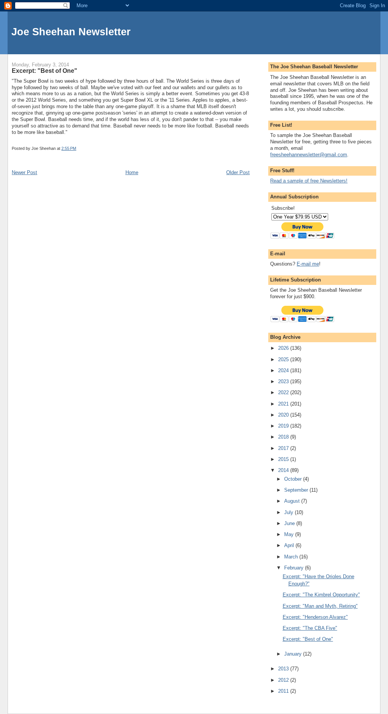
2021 (284, 404)
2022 (284, 392)
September (297, 490)
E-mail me (308, 264)
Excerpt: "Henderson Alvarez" (315, 617)
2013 (284, 669)
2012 (284, 680)
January (293, 654)
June (290, 523)
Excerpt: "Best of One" (308, 639)
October (293, 479)
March (291, 557)
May (289, 534)
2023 (284, 381)
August (292, 501)
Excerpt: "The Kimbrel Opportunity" (321, 595)
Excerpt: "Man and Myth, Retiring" (320, 606)
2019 (284, 426)
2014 (284, 470)
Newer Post (24, 172)
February (294, 568)
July (289, 512)
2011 (284, 691)
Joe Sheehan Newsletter (71, 32)
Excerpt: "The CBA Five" (310, 628)
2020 (284, 415)
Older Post (238, 172)
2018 (284, 437)
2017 (284, 448)
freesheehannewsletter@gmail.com (308, 154)
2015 (284, 459)
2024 (284, 370)
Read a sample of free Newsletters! (308, 181)
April (290, 545)
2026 (284, 348)
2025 (284, 359)
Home (131, 172)
